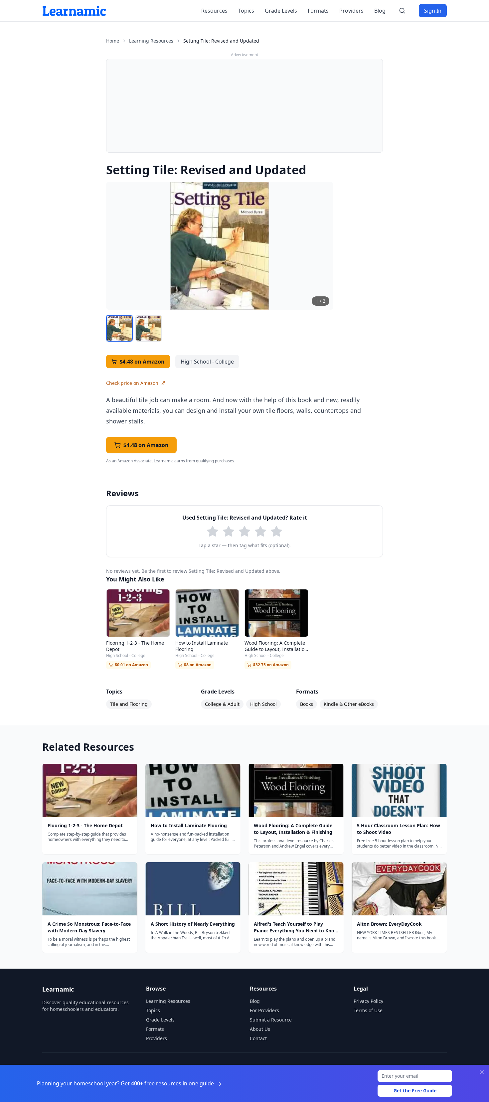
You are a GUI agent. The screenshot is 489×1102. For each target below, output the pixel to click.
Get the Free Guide (415, 1090)
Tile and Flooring (129, 704)
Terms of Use (368, 1010)
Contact (258, 1038)
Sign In (432, 10)
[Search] (402, 11)
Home (112, 41)
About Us (260, 1029)
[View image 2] (148, 328)
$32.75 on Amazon (271, 665)
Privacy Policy (368, 1001)
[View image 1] (119, 328)
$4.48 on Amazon (142, 361)
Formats (318, 10)
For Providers (264, 1010)
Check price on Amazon (132, 383)
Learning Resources (151, 41)
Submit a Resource (271, 1020)
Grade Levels (281, 10)
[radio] (212, 531)
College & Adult (222, 704)
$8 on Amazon (198, 665)
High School (263, 704)
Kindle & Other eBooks (349, 704)
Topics (246, 10)
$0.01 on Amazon (131, 665)
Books (306, 704)
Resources (214, 10)
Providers (351, 10)
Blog (380, 10)
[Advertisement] (244, 105)
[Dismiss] (481, 1072)
